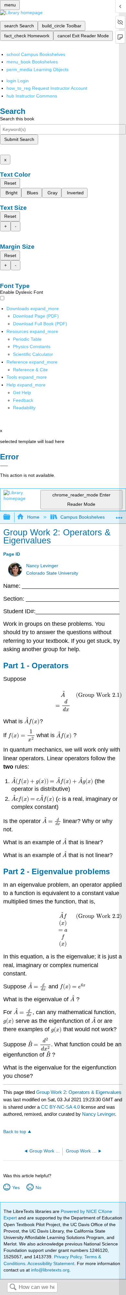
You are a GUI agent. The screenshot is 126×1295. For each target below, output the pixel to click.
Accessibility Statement (50, 1263)
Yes (15, 1187)
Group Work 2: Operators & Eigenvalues (78, 1092)
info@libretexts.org (49, 1269)
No (38, 1187)
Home (33, 517)
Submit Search (19, 139)
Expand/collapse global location (119, 515)
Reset (10, 183)
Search (13, 1287)
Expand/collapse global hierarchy (11, 517)
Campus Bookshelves (82, 517)
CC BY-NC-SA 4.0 (60, 1107)
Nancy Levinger (42, 565)
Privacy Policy (68, 1256)
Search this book (17, 118)
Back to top (14, 1131)
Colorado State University (52, 573)
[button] (23, 400)
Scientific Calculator (33, 354)
